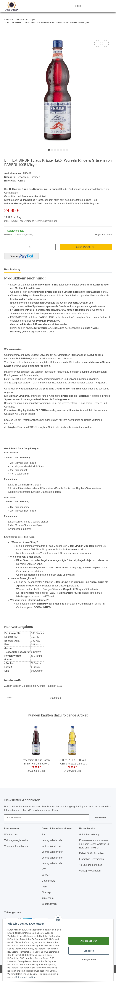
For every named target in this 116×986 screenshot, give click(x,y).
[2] (21, 256)
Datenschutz (48, 880)
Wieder (45, 875)
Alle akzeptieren (89, 940)
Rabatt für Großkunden (91, 853)
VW (44, 869)
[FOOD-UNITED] (10, 6)
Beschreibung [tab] (12, 269)
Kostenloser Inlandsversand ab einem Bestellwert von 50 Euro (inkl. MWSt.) (94, 844)
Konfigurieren (89, 959)
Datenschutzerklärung (26, 977)
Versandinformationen (16, 846)
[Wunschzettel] (64, 6)
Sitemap (46, 892)
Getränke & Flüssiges (28, 177)
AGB (44, 886)
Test (44, 834)
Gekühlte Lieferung (89, 834)
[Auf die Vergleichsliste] (97, 43)
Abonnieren (100, 817)
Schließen (89, 950)
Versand (30, 221)
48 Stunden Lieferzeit (90, 865)
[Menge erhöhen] (52, 247)
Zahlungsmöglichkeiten (16, 840)
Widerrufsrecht (49, 904)
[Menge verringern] (7, 247)
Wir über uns (11, 834)
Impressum (47, 898)
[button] (49, 6)
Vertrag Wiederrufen (52, 840)
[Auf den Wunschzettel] (105, 43)
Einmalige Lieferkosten (91, 859)
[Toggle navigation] (110, 5)
